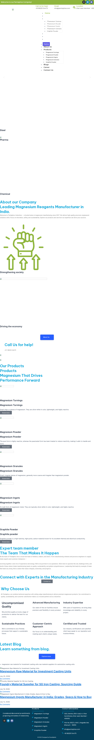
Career (48, 36)
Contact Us (49, 39)
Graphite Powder (52, 31)
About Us (49, 16)
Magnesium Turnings (54, 21)
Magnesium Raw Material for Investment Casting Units (35, 671)
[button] (4, 77)
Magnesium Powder (54, 24)
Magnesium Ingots (53, 26)
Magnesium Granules (54, 29)
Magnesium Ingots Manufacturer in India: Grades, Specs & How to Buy (46, 697)
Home (47, 13)
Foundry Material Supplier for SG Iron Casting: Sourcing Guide (40, 684)
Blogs (47, 34)
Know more (6, 542)
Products (49, 19)
